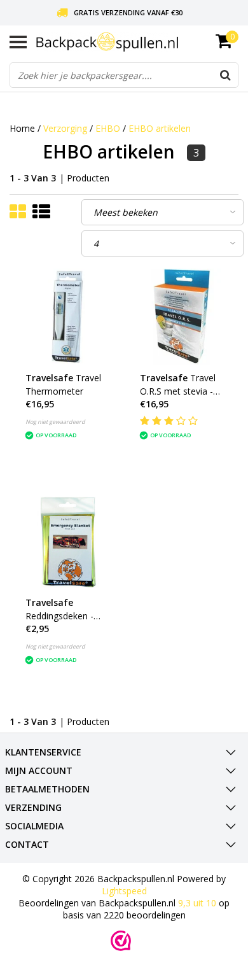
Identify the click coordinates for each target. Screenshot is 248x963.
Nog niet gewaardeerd (55, 422)
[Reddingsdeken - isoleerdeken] (67, 541)
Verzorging (65, 128)
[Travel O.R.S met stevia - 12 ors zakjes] (182, 317)
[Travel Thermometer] (67, 317)
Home (22, 128)
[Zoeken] (225, 75)
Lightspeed (124, 891)
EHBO (107, 128)
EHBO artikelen (159, 128)
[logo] (137, 41)
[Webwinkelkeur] (121, 941)
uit (197, 903)
